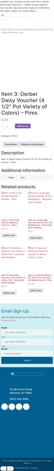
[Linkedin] (26, 406)
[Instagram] (12, 406)
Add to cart (22, 126)
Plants (11, 29)
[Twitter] (19, 406)
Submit (27, 360)
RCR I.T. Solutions (31, 468)
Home (4, 29)
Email (5, 349)
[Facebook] (4, 406)
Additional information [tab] (32, 144)
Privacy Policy (8, 320)
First (3, 337)
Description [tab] (11, 144)
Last (3, 346)
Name (4, 327)
